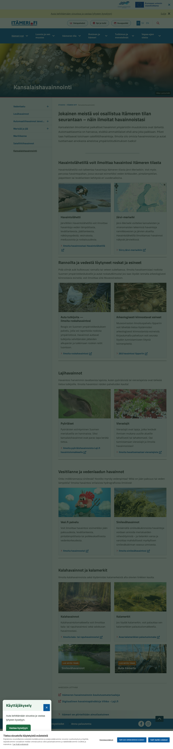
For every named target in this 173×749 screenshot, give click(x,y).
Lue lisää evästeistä (20, 744)
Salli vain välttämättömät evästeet (131, 740)
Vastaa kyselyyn (18, 728)
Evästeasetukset (106, 740)
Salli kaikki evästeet (158, 740)
